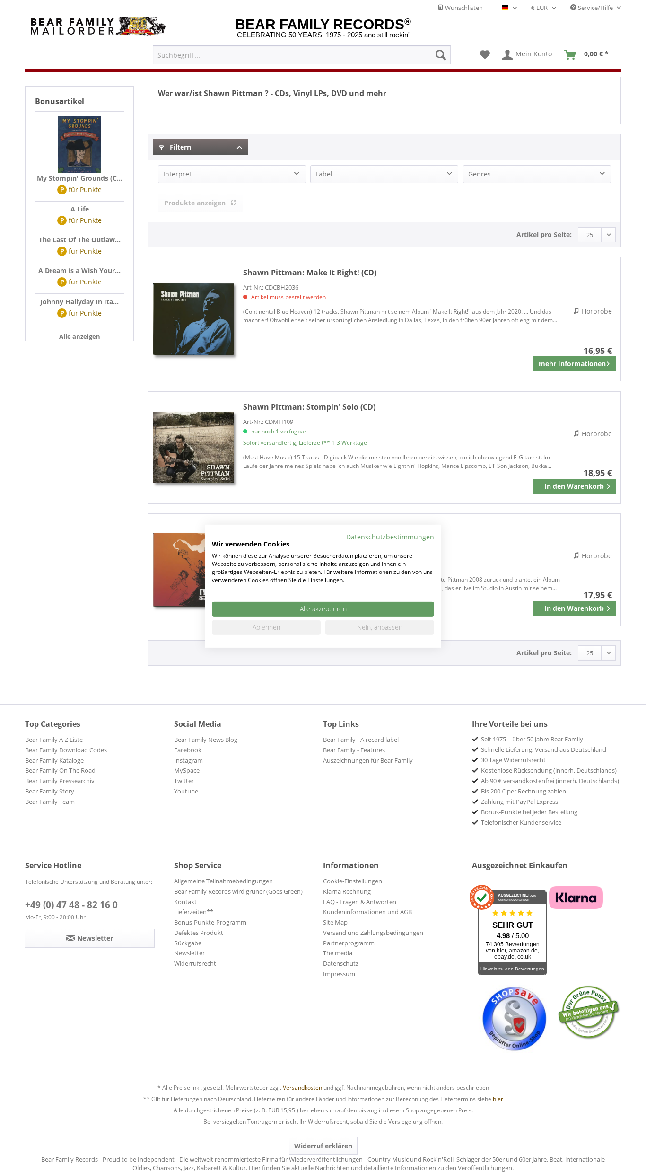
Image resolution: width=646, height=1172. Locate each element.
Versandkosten (302, 1088)
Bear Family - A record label (361, 739)
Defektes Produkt (198, 932)
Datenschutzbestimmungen (390, 536)
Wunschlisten (463, 7)
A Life (79, 208)
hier (498, 1099)
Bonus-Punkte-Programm (210, 922)
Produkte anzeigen (195, 202)
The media (337, 953)
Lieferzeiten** (193, 912)
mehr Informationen (572, 363)
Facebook (187, 750)
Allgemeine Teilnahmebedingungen (223, 881)
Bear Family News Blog (205, 739)
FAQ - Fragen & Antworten (359, 902)
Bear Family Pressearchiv (60, 780)
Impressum (339, 973)
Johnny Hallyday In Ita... (79, 301)
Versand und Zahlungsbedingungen (373, 932)
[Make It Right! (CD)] (193, 319)
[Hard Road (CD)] (193, 569)
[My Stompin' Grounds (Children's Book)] (79, 144)
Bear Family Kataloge (54, 760)
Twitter (184, 780)
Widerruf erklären (323, 1145)
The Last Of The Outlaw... (80, 239)
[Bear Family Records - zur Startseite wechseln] (100, 26)
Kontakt (185, 902)
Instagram (188, 760)
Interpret (177, 173)
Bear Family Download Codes (66, 750)
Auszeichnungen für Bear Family (368, 760)
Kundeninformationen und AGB (367, 912)
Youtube (186, 791)
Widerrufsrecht (195, 963)
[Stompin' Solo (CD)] (193, 447)
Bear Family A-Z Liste (54, 739)
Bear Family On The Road (60, 770)
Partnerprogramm (349, 943)
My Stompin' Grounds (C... (79, 178)
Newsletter (189, 953)
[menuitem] (302, 54)
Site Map (335, 922)
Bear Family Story (49, 791)
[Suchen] (441, 54)
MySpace (187, 770)
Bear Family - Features (354, 750)
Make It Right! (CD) (309, 272)
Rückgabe (187, 943)
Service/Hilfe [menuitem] (595, 7)
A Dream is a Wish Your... (79, 270)
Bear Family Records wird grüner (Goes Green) (238, 891)
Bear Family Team (50, 801)
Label (323, 173)
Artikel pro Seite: (544, 234)
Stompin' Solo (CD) (309, 407)
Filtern (179, 146)
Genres (479, 173)
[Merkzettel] (485, 54)
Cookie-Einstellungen (352, 881)
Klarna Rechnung (347, 891)
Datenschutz (340, 963)
